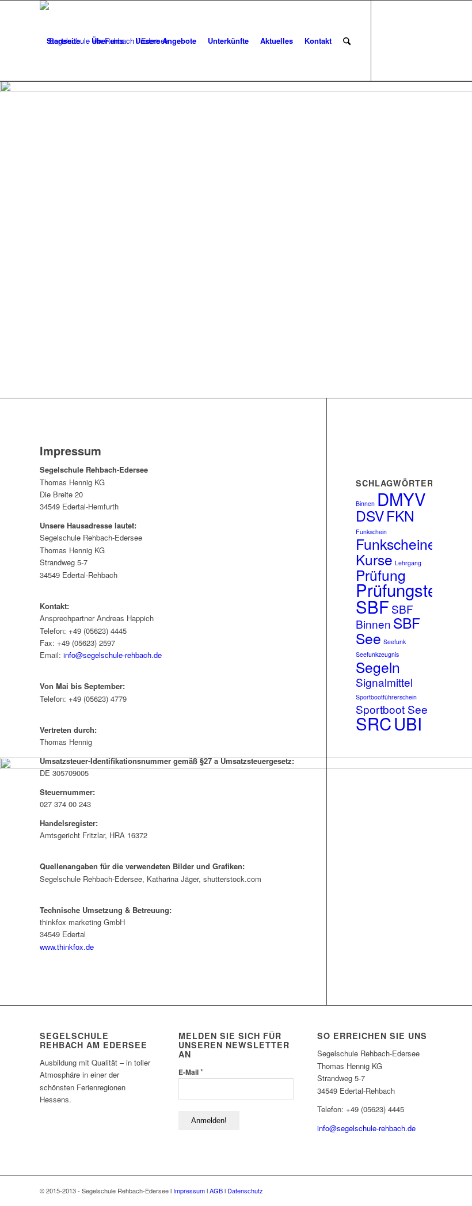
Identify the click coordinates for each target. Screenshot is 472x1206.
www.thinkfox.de (67, 946)
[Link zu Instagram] (406, 40)
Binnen (365, 503)
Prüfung (381, 575)
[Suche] (346, 41)
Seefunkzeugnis (377, 654)
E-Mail (190, 1071)
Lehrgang (408, 562)
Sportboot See (392, 709)
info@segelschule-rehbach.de (112, 654)
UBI (408, 723)
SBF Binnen (384, 616)
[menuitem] (63, 41)
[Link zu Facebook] (389, 40)
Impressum (189, 1190)
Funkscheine (396, 544)
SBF (372, 606)
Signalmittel (384, 682)
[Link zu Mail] (423, 40)
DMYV (401, 498)
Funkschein (371, 531)
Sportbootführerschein (386, 697)
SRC (373, 723)
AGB (216, 1190)
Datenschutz (245, 1190)
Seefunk (394, 641)
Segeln (378, 667)
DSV (370, 515)
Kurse (374, 559)
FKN (400, 515)
